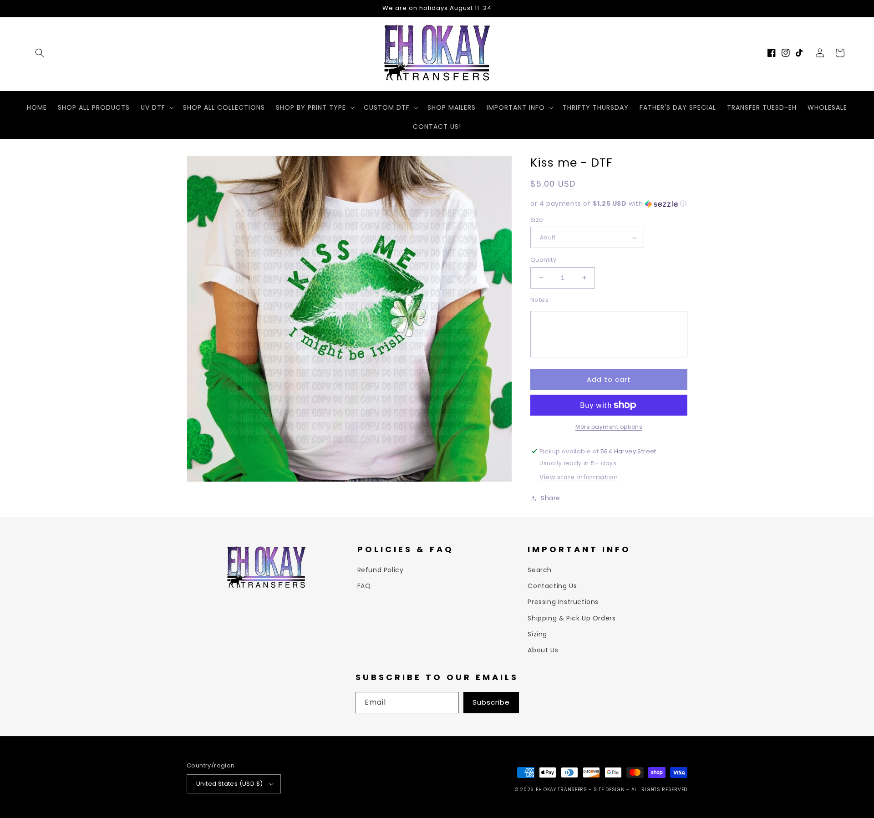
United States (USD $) (229, 783)
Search (540, 569)
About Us (543, 650)
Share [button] (550, 498)
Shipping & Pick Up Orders (571, 618)
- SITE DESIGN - (610, 789)
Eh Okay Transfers (561, 789)
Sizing (537, 634)
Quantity (543, 259)
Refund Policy (380, 569)
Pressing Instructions (563, 601)
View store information (578, 477)
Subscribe (491, 702)
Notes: (540, 299)
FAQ (364, 585)
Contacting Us (552, 585)
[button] (40, 53)
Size (537, 219)
